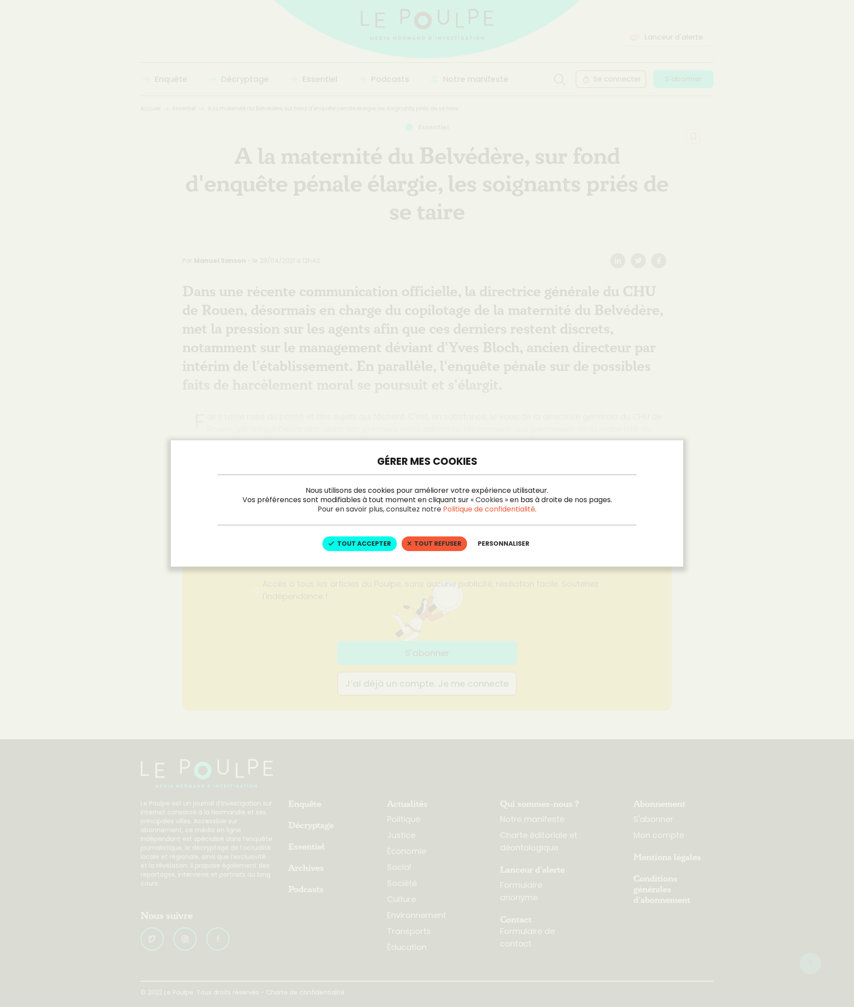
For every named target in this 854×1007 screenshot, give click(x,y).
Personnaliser (503, 543)
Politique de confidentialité (489, 509)
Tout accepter (363, 543)
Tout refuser (437, 543)
